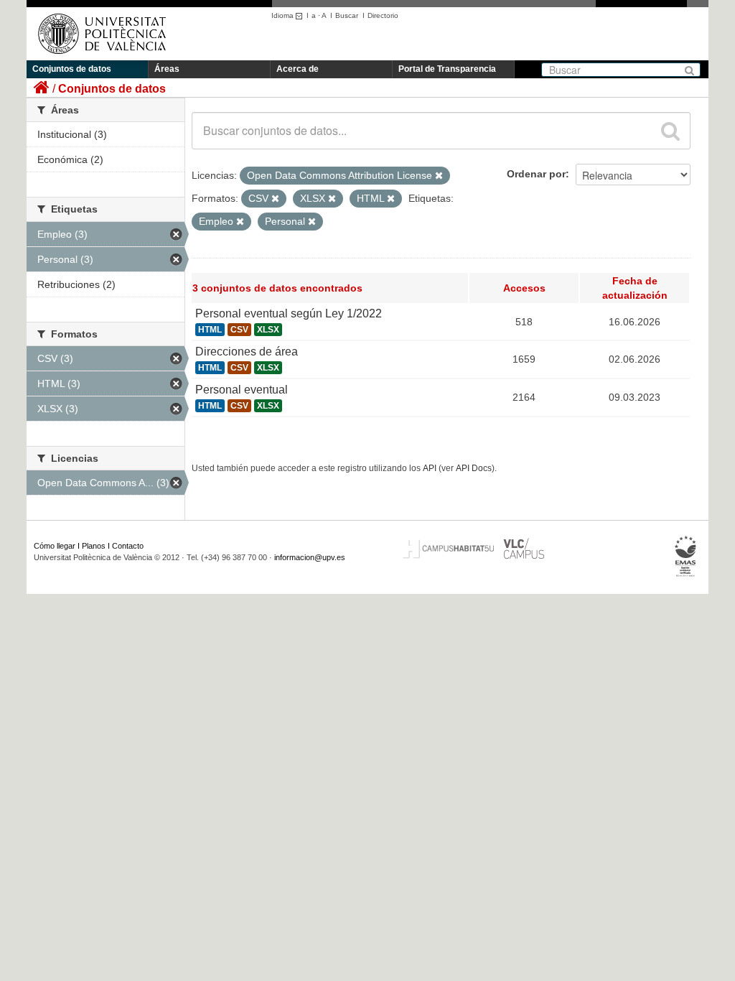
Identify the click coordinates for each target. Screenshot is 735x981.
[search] (670, 130)
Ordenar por (536, 174)
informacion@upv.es (309, 557)
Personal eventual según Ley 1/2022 (288, 313)
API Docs (474, 468)
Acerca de (297, 69)
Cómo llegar (54, 545)
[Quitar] (439, 176)
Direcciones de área (246, 351)
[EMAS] (686, 556)
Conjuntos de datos (71, 69)
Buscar (346, 15)
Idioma (283, 15)
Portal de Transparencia (447, 69)
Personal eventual (241, 389)
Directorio (383, 15)
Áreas (166, 69)
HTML (210, 330)
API (429, 468)
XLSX (268, 330)
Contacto (128, 545)
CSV (239, 330)
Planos (94, 545)
